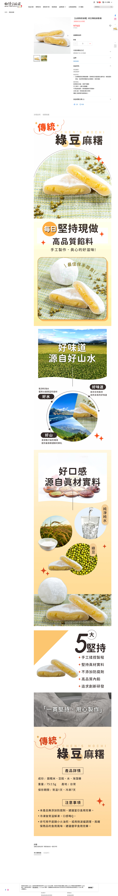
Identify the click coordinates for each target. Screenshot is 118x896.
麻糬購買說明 (77, 35)
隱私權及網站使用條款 (46, 895)
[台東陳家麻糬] (15, 5)
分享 (76, 104)
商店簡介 (43, 893)
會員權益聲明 (70, 895)
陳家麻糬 (76, 61)
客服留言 (69, 893)
